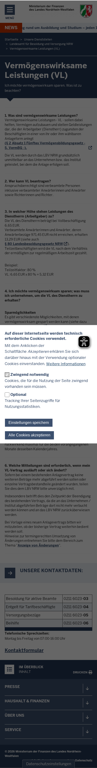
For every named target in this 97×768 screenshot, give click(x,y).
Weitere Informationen (65, 364)
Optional (18, 394)
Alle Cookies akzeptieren (29, 435)
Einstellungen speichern (28, 423)
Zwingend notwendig (29, 374)
